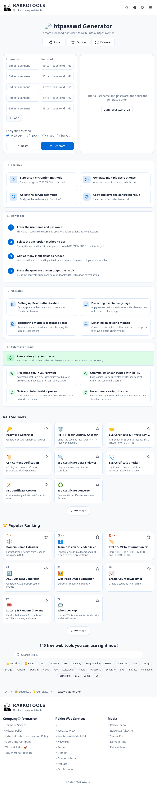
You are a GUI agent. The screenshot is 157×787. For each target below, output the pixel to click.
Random (21, 669)
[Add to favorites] (46, 428)
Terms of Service (15, 725)
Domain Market (67, 758)
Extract (133, 669)
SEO (66, 663)
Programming (93, 663)
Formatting (64, 675)
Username (13, 59)
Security (77, 663)
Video (46, 669)
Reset (24, 146)
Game (86, 675)
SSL (77, 675)
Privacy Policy (13, 730)
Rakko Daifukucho (121, 730)
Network (54, 663)
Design (146, 663)
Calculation (68, 669)
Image (8, 669)
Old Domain (65, 769)
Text (43, 663)
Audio (82, 669)
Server (62, 747)
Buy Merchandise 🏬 (18, 753)
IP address (95, 669)
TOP (5, 691)
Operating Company (18, 741)
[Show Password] (70, 65)
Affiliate (62, 764)
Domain (34, 669)
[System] (142, 7)
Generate (110, 669)
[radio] (7, 135)
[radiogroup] (40, 136)
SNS (122, 669)
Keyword (63, 741)
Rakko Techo (118, 725)
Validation (146, 669)
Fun (96, 675)
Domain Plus (118, 741)
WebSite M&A (66, 730)
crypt (50, 135)
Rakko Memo (118, 747)
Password (47, 59)
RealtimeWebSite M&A (72, 736)
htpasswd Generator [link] (68, 691)
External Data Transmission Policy (26, 736)
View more (78, 511)
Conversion (122, 663)
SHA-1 (35, 135)
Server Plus (117, 736)
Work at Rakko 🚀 (16, 747)
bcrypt (65, 135)
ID (59, 725)
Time (135, 663)
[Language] (135, 7)
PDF (56, 669)
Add (16, 118)
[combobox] (81, 654)
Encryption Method (18, 131)
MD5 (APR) (17, 135)
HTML (108, 663)
